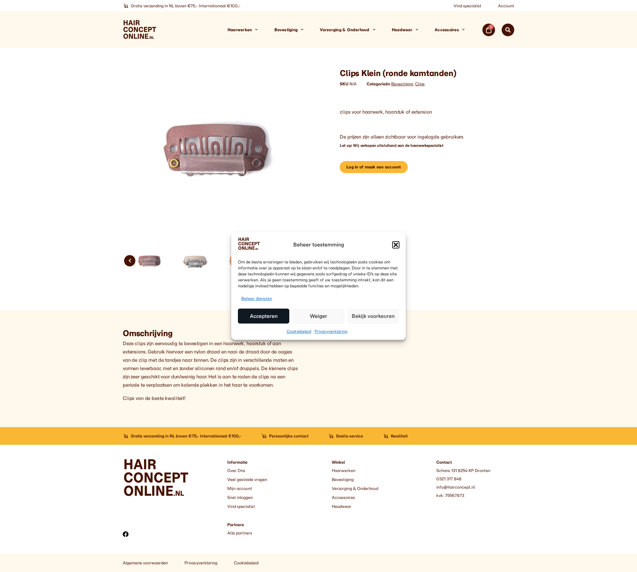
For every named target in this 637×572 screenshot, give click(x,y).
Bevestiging (286, 29)
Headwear (402, 29)
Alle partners (239, 532)
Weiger (318, 316)
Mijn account (239, 488)
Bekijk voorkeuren (373, 316)
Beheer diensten (256, 298)
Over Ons (236, 470)
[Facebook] (126, 534)
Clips (420, 83)
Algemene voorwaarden (145, 562)
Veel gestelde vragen (247, 479)
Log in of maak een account (373, 166)
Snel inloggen (240, 497)
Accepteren (264, 316)
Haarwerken (240, 29)
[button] (395, 244)
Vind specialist (467, 5)
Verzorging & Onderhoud (344, 29)
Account (506, 5)
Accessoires (447, 29)
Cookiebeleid (299, 331)
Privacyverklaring (331, 331)
